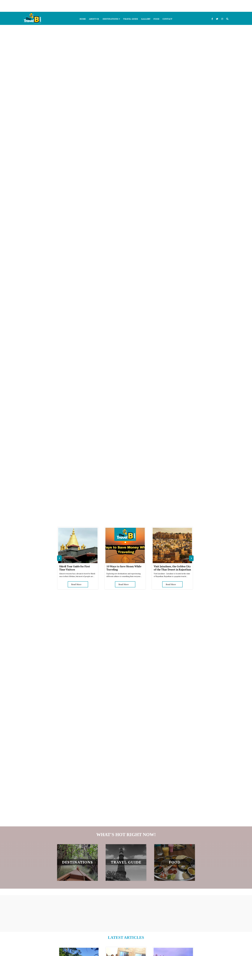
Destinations (111, 19)
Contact (167, 19)
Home (83, 19)
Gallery (145, 19)
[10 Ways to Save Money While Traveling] (125, 529)
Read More (76, 584)
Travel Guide (130, 19)
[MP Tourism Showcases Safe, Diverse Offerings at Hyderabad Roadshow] (173, 949)
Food (156, 19)
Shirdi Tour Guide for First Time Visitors (74, 568)
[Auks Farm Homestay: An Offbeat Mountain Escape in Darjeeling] (79, 949)
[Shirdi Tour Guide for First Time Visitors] (78, 529)
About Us (94, 19)
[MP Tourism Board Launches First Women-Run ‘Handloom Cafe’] (126, 949)
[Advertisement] (79, 6)
